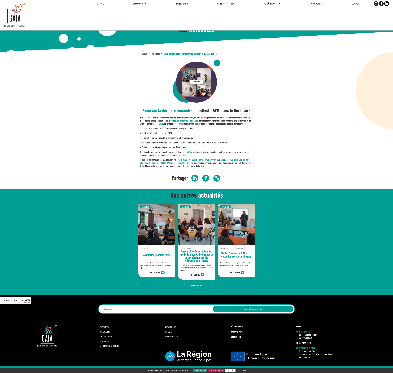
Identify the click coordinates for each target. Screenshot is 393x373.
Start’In (215, 159)
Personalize (230, 370)
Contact (355, 3)
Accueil (100, 3)
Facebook (237, 331)
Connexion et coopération (187, 248)
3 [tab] (201, 285)
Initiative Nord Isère (242, 159)
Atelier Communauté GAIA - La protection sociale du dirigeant (236, 255)
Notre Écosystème (225, 3)
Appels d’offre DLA (171, 336)
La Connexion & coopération (110, 346)
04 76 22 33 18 (305, 343)
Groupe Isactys (227, 159)
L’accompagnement (106, 336)
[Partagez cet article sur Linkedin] (194, 178)
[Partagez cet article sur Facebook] (205, 178)
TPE (232, 248)
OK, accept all (200, 370)
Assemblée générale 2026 (156, 254)
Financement (224, 248)
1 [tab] (193, 285)
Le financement (105, 332)
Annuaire (168, 332)
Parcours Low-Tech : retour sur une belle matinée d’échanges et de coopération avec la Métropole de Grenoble (196, 256)
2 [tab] (197, 285)
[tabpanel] (157, 242)
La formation (104, 341)
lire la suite (154, 272)
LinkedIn (237, 336)
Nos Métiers (181, 3)
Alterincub (144, 162)
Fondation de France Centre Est (184, 120)
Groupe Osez (157, 123)
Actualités (156, 53)
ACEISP (208, 159)
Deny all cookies (216, 370)
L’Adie (179, 159)
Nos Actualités (316, 3)
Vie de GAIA (145, 248)
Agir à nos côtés (271, 3)
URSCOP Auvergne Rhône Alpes (174, 162)
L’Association (139, 3)
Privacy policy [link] (241, 370)
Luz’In (158, 162)
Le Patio (189, 152)
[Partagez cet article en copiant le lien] (216, 178)
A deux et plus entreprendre (193, 159)
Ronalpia (152, 162)
